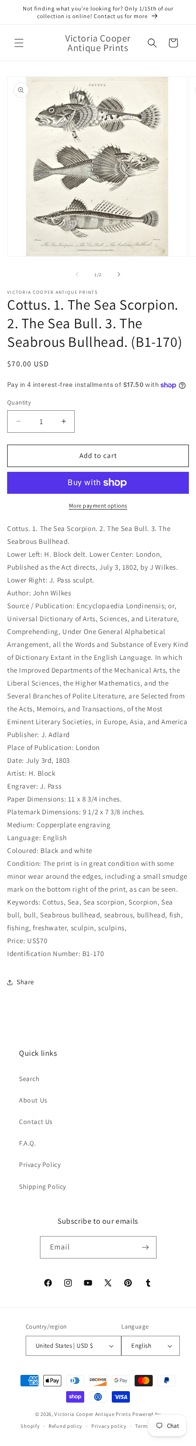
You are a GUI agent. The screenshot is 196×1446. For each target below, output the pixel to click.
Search (29, 1078)
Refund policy (65, 1426)
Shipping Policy (42, 1186)
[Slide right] (118, 274)
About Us (33, 1100)
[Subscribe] (145, 1247)
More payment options (98, 505)
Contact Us (36, 1121)
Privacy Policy (39, 1164)
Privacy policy (109, 1426)
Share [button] (25, 982)
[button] (19, 42)
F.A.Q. (27, 1143)
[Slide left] (77, 274)
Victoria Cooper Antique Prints (92, 1414)
